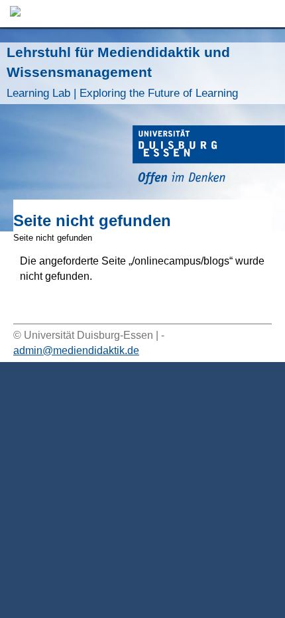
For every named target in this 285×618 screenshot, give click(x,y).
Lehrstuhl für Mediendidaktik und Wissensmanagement (122, 71)
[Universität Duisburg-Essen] (209, 156)
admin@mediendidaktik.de (76, 350)
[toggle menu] (268, 13)
